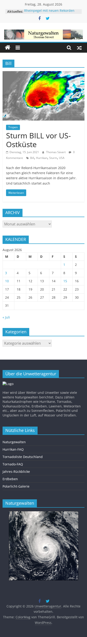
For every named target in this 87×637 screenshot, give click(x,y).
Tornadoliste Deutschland (23, 457)
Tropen (13, 127)
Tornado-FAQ (13, 464)
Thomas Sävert (56, 152)
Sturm (53, 158)
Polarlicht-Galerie (16, 486)
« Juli (6, 317)
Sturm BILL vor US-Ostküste (38, 139)
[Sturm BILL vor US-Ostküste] (43, 73)
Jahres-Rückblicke (16, 471)
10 (7, 281)
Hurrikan (41, 158)
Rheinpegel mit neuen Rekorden (49, 11)
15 (65, 281)
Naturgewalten (14, 442)
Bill (32, 158)
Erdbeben (10, 479)
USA (61, 158)
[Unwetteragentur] (8, 47)
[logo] (8, 384)
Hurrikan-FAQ (13, 449)
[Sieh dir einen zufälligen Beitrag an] (79, 47)
